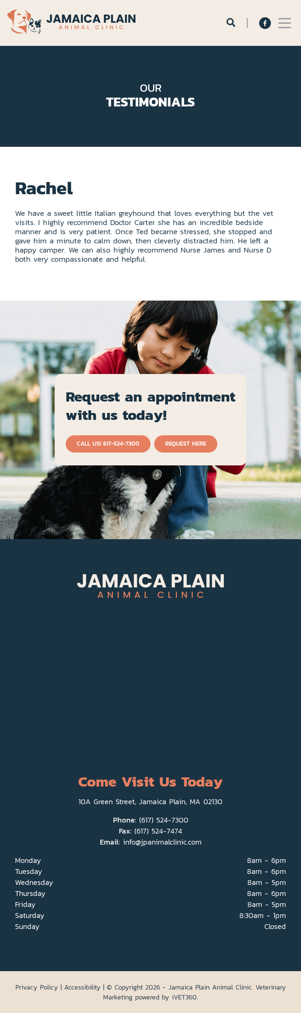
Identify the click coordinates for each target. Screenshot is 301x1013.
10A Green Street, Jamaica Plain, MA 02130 (150, 801)
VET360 (184, 997)
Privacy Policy (36, 987)
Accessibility (82, 987)
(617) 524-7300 (163, 820)
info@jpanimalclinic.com (162, 842)
